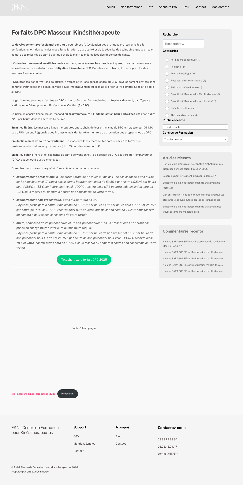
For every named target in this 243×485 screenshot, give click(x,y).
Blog (119, 436)
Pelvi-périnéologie (183, 73)
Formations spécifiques (186, 59)
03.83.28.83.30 (167, 439)
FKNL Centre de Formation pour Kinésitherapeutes (42, 467)
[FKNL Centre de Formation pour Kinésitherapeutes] (19, 7)
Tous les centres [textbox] (173, 139)
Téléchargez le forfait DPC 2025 (84, 259)
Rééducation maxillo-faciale (207, 252)
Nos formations (131, 7)
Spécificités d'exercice (185, 108)
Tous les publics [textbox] (173, 127)
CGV (76, 436)
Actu (185, 7)
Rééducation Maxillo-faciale (188, 80)
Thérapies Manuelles (184, 115)
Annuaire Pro (168, 7)
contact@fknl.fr (168, 453)
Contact (200, 7)
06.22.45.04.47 (167, 446)
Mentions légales (84, 443)
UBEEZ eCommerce (38, 471)
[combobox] (195, 127)
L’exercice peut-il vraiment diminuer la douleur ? (189, 175)
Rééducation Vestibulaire (186, 87)
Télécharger (67, 393)
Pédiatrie (178, 66)
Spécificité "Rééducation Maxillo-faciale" (195, 94)
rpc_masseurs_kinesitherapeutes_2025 (33, 393)
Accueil (109, 7)
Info (150, 7)
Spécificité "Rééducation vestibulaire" (193, 101)
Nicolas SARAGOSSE (175, 241)
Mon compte (220, 7)
